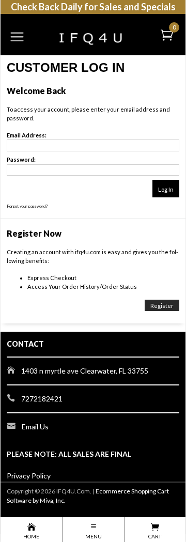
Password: (21, 159)
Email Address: (27, 135)
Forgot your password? (27, 206)
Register (162, 305)
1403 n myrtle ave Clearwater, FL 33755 (84, 370)
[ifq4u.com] (93, 29)
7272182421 (42, 398)
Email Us (35, 426)
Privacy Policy (29, 475)
